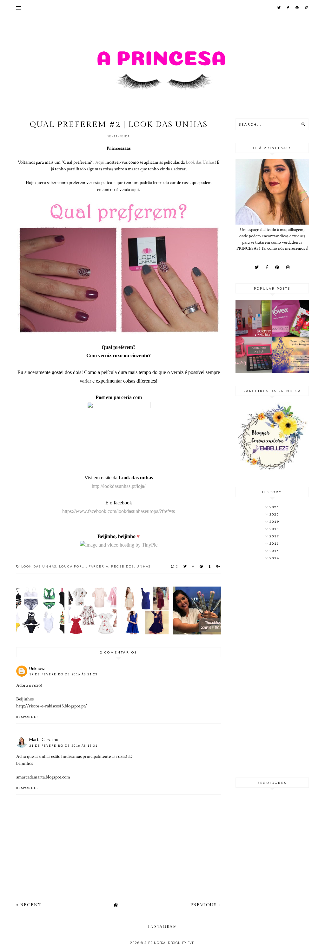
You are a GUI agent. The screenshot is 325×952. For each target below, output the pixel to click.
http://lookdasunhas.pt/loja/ (118, 486)
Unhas (143, 566)
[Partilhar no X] (185, 566)
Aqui (99, 162)
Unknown (38, 668)
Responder (27, 717)
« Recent (29, 905)
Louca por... (72, 566)
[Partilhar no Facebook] (193, 566)
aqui (135, 189)
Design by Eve (181, 943)
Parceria (99, 566)
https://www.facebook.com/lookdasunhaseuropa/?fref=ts (118, 511)
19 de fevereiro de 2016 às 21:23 (63, 674)
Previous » (205, 905)
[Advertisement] (271, 669)
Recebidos (122, 566)
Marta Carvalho (43, 739)
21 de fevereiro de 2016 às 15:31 (63, 745)
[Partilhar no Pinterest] (201, 566)
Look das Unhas (200, 162)
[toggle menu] (18, 8)
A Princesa (155, 943)
